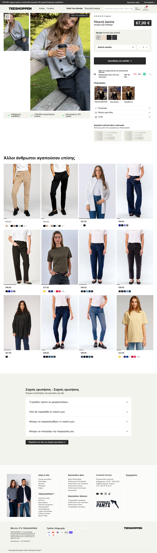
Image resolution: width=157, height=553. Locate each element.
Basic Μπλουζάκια (74, 479)
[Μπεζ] (103, 37)
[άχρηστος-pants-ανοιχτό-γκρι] (19, 226)
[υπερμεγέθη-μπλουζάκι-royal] (52, 291)
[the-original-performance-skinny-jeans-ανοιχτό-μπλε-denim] (49, 357)
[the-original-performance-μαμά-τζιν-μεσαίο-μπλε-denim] (89, 291)
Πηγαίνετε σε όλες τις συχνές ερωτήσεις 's (47, 442)
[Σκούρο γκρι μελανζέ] (114, 37)
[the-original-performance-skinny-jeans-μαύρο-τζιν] (47, 357)
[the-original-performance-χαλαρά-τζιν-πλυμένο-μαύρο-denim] (127, 225)
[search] (131, 8)
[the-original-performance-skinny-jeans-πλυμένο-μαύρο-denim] (54, 357)
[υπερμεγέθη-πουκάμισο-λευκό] (82, 225)
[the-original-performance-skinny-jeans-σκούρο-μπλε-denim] (44, 357)
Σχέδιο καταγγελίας (45, 511)
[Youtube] (97, 494)
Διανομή (41, 483)
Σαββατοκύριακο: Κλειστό (105, 484)
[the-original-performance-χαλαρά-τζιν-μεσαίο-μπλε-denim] (125, 225)
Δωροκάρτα (72, 490)
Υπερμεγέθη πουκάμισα (76, 500)
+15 (62, 291)
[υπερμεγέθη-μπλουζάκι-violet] (49, 291)
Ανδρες (42, 8)
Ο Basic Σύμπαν (44, 513)
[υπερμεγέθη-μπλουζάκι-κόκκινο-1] (57, 291)
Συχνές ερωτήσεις (44, 479)
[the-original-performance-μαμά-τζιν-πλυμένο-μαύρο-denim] (92, 291)
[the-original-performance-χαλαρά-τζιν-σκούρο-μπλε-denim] (119, 225)
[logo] (20, 8)
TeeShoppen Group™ (35, 550)
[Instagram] (105, 494)
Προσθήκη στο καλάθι (118, 61)
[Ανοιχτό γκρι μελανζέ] (98, 37)
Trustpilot (85, 528)
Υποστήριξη (148, 2)
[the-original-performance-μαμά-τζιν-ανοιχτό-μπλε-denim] (87, 291)
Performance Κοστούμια (77, 488)
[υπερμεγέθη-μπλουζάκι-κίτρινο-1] (44, 291)
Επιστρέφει (42, 481)
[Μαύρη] (109, 37)
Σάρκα (40, 488)
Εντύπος (41, 500)
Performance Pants (75, 486)
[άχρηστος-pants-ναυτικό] (17, 226)
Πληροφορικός (43, 507)
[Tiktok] (109, 494)
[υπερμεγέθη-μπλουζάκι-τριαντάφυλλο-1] (54, 291)
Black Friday (42, 516)
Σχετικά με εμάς (133, 2)
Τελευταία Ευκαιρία (92, 8)
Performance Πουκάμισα (77, 481)
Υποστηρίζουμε (43, 509)
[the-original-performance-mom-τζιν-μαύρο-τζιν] (84, 291)
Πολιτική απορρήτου (45, 505)
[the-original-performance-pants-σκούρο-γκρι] (22, 226)
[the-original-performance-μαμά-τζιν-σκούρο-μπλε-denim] (82, 291)
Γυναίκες (50, 8)
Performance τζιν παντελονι (78, 483)
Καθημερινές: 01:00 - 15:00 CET (108, 481)
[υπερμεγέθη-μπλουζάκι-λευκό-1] (47, 291)
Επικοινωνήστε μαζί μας (104, 479)
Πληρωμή (41, 486)
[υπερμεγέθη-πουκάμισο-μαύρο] (84, 225)
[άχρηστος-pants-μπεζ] (7, 226)
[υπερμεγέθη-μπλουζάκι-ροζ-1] (59, 291)
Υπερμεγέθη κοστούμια (76, 507)
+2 (24, 226)
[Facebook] (102, 494)
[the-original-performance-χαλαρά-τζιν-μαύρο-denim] (122, 225)
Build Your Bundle (75, 8)
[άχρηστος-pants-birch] (9, 226)
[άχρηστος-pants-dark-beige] (14, 226)
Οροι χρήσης (43, 502)
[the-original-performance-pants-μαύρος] (12, 226)
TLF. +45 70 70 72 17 (104, 486)
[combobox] (117, 8)
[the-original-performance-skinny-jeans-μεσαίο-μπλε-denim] (52, 357)
